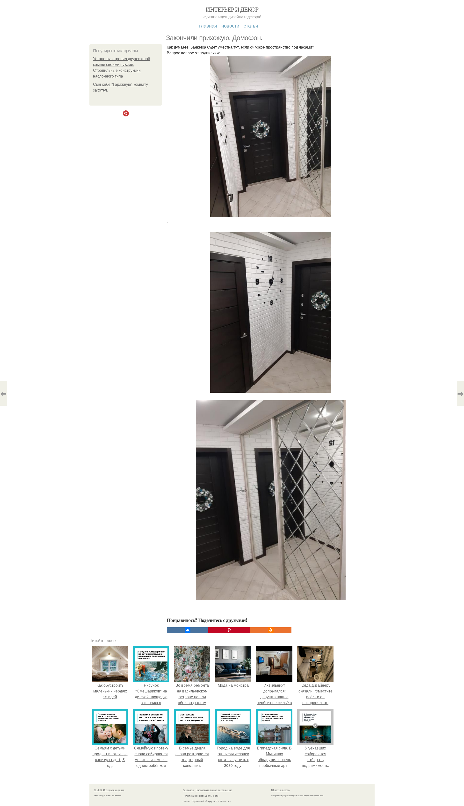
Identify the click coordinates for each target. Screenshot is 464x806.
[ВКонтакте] (187, 630)
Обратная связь (280, 790)
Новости (230, 25)
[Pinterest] (229, 630)
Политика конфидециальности (200, 795)
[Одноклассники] (270, 630)
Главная (208, 25)
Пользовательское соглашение (214, 790)
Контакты (188, 790)
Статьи (251, 25)
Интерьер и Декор (232, 9)
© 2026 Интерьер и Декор (109, 790)
